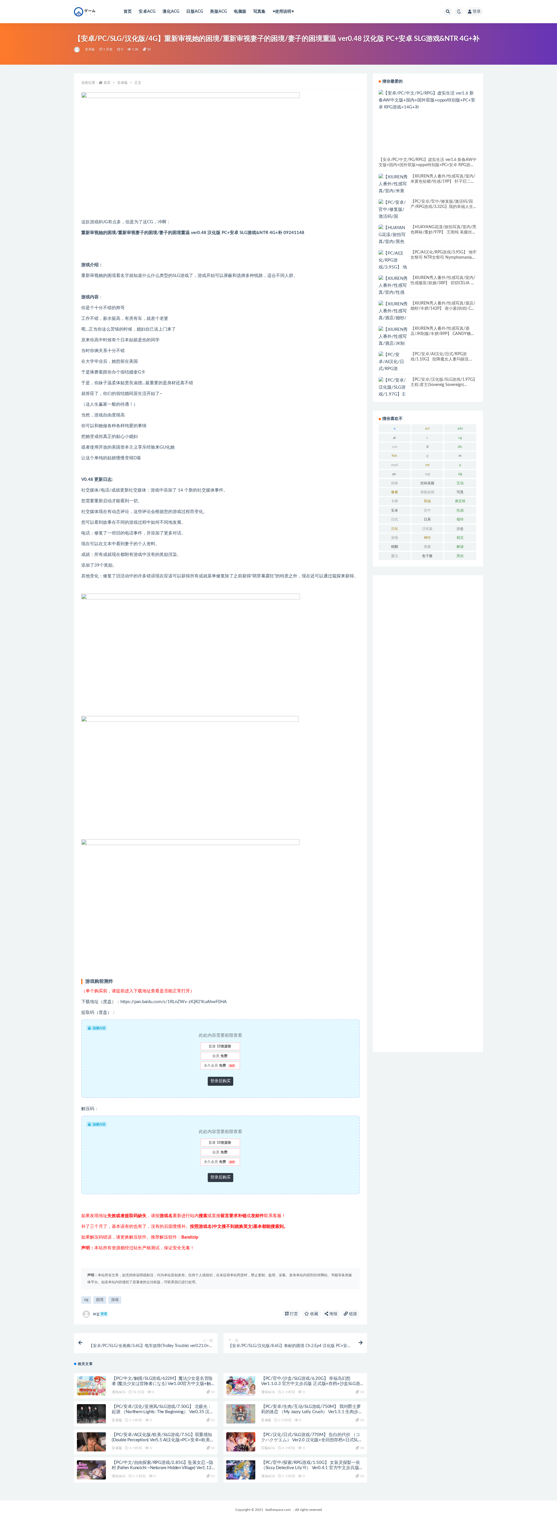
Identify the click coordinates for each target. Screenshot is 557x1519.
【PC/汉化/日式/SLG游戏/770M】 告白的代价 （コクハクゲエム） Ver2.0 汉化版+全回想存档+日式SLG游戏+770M (311, 1440)
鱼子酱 (427, 556)
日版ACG (194, 12)
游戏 (115, 1300)
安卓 (394, 510)
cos (394, 446)
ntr (427, 465)
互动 (460, 483)
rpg (427, 474)
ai (394, 437)
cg (460, 437)
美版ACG (218, 12)
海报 (332, 1314)
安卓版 (90, 49)
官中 (427, 510)
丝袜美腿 (427, 483)
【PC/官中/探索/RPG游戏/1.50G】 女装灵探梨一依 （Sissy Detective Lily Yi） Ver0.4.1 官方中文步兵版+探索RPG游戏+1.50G (310, 1467)
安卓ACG (147, 12)
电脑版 (240, 12)
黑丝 (460, 556)
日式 (394, 519)
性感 (460, 510)
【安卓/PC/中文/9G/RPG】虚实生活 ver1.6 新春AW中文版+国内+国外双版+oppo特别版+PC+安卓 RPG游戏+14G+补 (428, 165)
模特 (460, 519)
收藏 (313, 1314)
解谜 (460, 546)
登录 (477, 12)
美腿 (427, 546)
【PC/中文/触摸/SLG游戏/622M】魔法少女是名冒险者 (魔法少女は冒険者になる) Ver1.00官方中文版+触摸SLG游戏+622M (162, 1383)
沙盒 (460, 528)
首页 (128, 12)
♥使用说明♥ (283, 12)
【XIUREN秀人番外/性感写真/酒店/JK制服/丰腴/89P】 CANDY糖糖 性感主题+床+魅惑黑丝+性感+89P (442, 334)
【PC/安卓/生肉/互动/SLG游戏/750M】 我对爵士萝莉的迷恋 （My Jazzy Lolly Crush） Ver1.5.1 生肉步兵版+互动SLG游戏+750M (312, 1411)
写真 (460, 492)
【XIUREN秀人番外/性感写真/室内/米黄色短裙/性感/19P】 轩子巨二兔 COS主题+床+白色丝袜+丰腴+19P (442, 181)
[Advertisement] (428, 813)
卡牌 (394, 501)
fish (394, 455)
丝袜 (394, 483)
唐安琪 (460, 501)
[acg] (77, 49)
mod (394, 465)
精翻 (394, 546)
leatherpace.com (278, 1509)
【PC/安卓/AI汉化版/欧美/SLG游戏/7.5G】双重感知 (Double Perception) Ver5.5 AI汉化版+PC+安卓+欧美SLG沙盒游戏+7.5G (162, 1440)
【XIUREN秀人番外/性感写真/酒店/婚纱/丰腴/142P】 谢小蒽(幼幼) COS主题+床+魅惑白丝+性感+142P (443, 308)
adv (460, 428)
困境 (100, 1300)
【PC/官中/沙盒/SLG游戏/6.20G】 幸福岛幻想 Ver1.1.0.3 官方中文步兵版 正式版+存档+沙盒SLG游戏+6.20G (310, 1383)
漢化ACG (170, 12)
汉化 (394, 528)
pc (394, 474)
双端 (427, 501)
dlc (460, 446)
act (427, 428)
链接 (352, 1314)
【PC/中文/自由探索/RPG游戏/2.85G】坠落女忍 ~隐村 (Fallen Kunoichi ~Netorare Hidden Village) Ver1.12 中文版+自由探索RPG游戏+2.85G (162, 1467)
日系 (427, 519)
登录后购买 (220, 1081)
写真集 (259, 12)
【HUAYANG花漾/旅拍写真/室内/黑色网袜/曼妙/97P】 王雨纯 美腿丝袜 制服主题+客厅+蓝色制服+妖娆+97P (443, 232)
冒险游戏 (427, 492)
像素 (394, 492)
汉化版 (427, 528)
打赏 (293, 1314)
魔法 (394, 556)
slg (86, 1300)
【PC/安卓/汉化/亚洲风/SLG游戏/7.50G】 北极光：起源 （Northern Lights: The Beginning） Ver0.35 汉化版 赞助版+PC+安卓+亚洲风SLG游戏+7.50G (163, 1411)
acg (100, 1314)
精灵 (460, 537)
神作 (427, 537)
